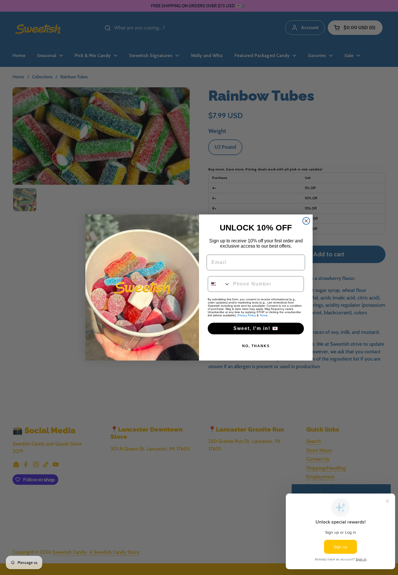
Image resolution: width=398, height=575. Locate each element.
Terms (263, 315)
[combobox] (219, 284)
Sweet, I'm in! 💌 (256, 328)
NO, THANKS (256, 346)
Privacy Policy (246, 315)
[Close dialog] (306, 220)
